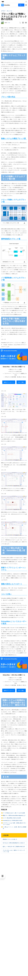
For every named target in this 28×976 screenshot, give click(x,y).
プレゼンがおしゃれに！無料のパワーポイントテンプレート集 (14, 851)
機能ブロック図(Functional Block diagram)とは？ (14, 815)
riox (9, 22)
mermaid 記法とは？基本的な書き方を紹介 (12, 820)
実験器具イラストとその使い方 (10, 839)
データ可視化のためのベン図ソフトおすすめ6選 (14, 813)
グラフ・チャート (6, 11)
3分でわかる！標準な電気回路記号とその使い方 (14, 842)
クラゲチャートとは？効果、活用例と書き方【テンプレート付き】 (14, 823)
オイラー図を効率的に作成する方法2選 (12, 818)
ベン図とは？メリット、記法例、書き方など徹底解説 (14, 827)
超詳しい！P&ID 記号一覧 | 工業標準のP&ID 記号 (14, 846)
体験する (21, 5)
